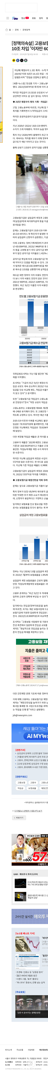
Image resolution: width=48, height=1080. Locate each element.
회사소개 (8, 1049)
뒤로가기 (19, 818)
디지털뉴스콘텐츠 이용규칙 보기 (28, 810)
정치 (41, 18)
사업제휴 (31, 1049)
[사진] (27, 943)
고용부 (33, 782)
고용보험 (21, 782)
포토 (34, 18)
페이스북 (17, 60)
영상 (23, 18)
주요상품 (20, 1049)
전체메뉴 (7, 18)
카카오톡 (13, 60)
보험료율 (32, 788)
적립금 (20, 788)
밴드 (25, 60)
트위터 (21, 60)
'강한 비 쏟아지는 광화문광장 (28, 1012)
